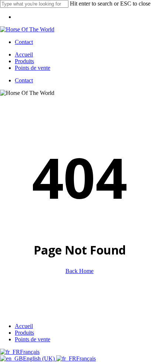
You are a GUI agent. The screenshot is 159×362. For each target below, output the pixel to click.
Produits (24, 332)
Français (30, 352)
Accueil (24, 326)
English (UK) (39, 358)
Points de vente (32, 339)
